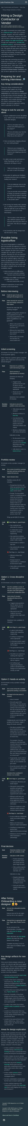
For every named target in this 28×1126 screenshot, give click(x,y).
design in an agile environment (14, 40)
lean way (15, 415)
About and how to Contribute (10, 1115)
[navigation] (26, 2)
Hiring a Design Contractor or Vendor (12, 9)
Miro (15, 981)
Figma (9, 991)
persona (15, 1072)
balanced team (8, 32)
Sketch (13, 991)
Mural (18, 981)
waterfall (23, 442)
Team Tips (22, 7)
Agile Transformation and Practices (9, 7)
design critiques (20, 985)
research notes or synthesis (11, 1006)
